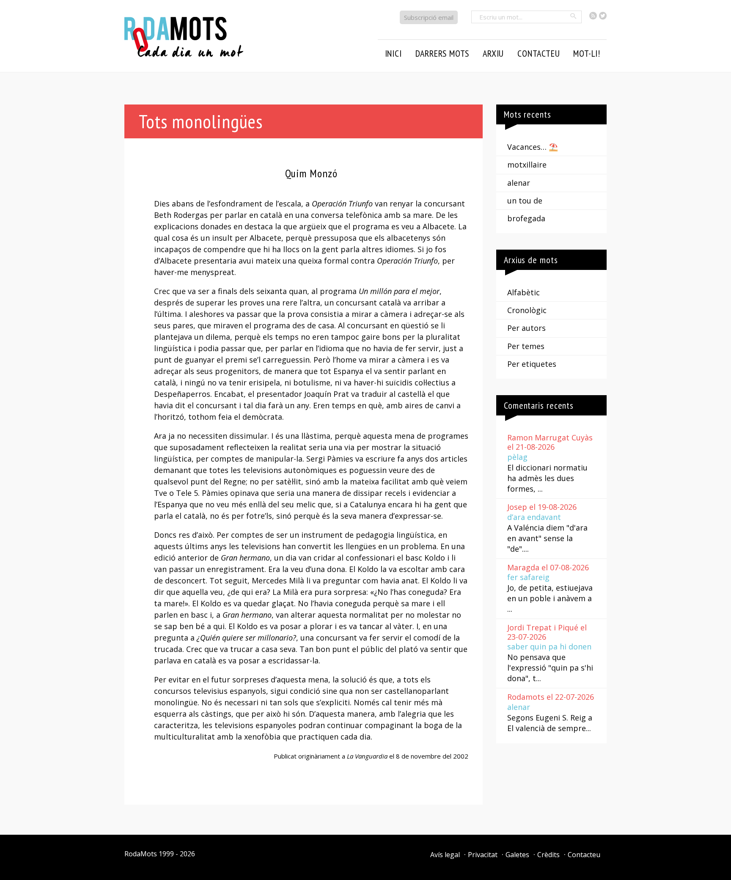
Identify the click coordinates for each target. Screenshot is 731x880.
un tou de (524, 200)
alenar (518, 183)
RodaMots (140, 853)
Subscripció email (428, 17)
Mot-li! (586, 53)
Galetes (517, 854)
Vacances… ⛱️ (532, 147)
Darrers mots (442, 53)
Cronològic (527, 310)
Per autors (526, 328)
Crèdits (548, 854)
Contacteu (584, 854)
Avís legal (445, 854)
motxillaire (527, 165)
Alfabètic (523, 292)
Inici (393, 53)
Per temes (525, 346)
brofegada (526, 218)
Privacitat (482, 854)
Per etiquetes (531, 364)
